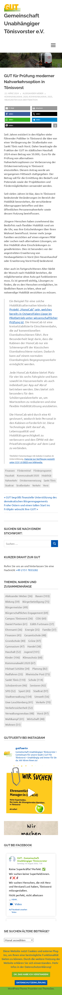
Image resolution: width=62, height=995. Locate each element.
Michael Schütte (17, 668)
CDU (41, 618)
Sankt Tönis (50, 480)
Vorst (46, 485)
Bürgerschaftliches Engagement (26, 612)
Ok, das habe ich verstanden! (31, 974)
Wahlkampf (14, 718)
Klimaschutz (32, 657)
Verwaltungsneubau (19, 713)
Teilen (14, 912)
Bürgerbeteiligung (35, 601)
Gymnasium (14, 646)
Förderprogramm (42, 470)
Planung (39, 668)
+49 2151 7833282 (27, 570)
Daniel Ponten (16, 624)
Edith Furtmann (42, 624)
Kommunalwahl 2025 (40, 96)
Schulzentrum (16, 685)
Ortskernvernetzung (30, 480)
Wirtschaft (35, 718)
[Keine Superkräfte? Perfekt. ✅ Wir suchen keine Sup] (31, 792)
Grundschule (15, 640)
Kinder (12, 657)
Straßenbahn (23, 485)
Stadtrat (9, 485)
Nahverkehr (11, 480)
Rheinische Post (38, 674)
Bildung (12, 601)
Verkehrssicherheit (19, 707)
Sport (24, 691)
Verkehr (36, 485)
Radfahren (14, 674)
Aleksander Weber (33, 93)
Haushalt (9, 475)
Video (18, 904)
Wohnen (13, 724)
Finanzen (10, 470)
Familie (49, 629)
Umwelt (42, 696)
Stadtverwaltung (18, 696)
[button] (17, 108)
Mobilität (46, 475)
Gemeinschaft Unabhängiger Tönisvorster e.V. (24, 23)
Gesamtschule (35, 635)
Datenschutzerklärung (31, 982)
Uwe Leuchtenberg (19, 702)
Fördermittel (24, 470)
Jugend (31, 651)
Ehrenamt (13, 629)
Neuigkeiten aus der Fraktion (21, 99)
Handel (34, 646)
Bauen (42, 596)
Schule (35, 679)
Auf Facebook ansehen (18, 909)
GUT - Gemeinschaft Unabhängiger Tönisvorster (32, 859)
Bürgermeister (16, 607)
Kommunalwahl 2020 (16, 96)
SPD (10, 691)
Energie (32, 629)
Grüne (34, 640)
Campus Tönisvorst (19, 618)
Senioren (38, 685)
